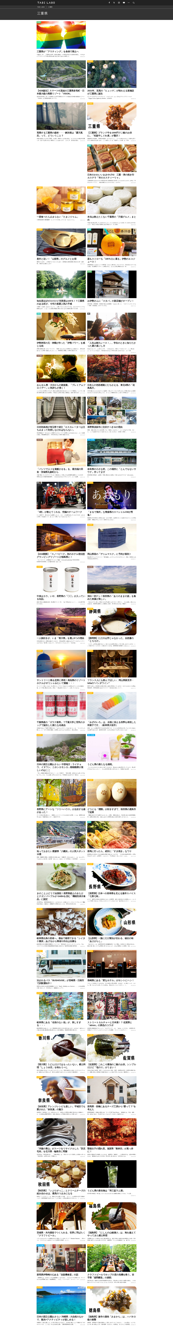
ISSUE (38, 22)
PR (38, 271)
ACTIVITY (39, 61)
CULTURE (39, 355)
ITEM (89, 145)
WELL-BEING (91, 440)
